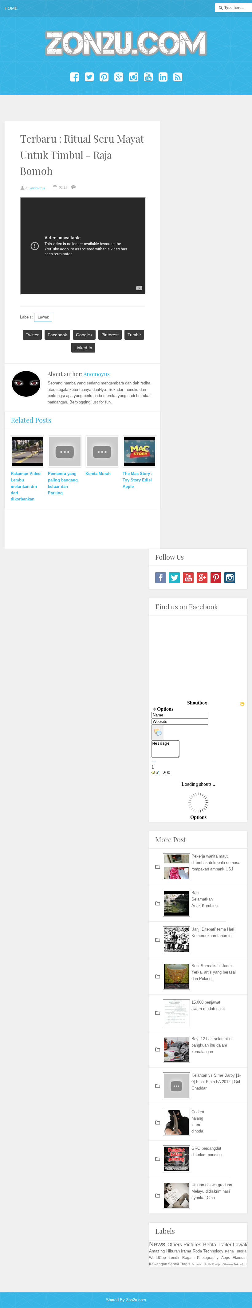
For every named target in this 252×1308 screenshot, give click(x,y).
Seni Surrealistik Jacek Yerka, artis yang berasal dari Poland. (213, 972)
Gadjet (217, 1264)
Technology (213, 1251)
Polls (207, 1264)
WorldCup (157, 1258)
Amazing (157, 1251)
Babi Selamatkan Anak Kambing (204, 899)
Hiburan (173, 1251)
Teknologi (240, 1264)
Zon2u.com (136, 1300)
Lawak (43, 317)
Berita (209, 1244)
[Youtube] (188, 577)
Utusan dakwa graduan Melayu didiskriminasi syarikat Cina (211, 1191)
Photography (208, 1258)
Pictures (192, 1244)
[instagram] (229, 577)
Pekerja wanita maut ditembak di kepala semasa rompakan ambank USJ (215, 862)
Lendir (174, 1258)
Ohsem (227, 1264)
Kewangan (158, 1264)
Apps (225, 1258)
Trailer (224, 1244)
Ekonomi (240, 1258)
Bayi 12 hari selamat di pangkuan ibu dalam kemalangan (211, 1045)
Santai (173, 1264)
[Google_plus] (202, 577)
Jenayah (197, 1264)
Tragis (185, 1264)
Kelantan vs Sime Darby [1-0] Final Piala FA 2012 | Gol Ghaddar (216, 1081)
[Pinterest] (216, 577)
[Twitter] (174, 577)
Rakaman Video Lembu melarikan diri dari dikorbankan (26, 486)
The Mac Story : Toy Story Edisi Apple (137, 480)
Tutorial (241, 1251)
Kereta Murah (98, 473)
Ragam (188, 1258)
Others (174, 1244)
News (157, 1244)
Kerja (229, 1251)
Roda (197, 1251)
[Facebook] (160, 577)
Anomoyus (96, 374)
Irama (186, 1251)
